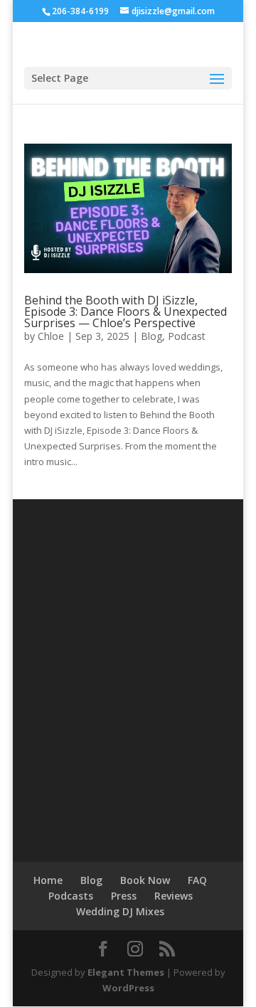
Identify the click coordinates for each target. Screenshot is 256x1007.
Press (124, 895)
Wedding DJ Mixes (120, 911)
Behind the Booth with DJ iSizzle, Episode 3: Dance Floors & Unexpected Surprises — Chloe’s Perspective (125, 311)
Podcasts (70, 895)
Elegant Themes (125, 972)
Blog (151, 336)
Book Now (145, 880)
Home (48, 880)
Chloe (51, 336)
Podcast (187, 336)
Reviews (173, 895)
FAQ (197, 880)
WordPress (128, 987)
